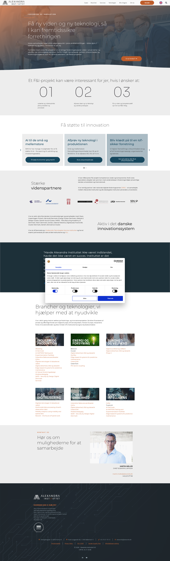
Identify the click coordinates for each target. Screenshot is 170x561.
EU (67, 232)
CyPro (37, 359)
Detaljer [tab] (85, 267)
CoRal (108, 403)
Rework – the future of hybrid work (47, 416)
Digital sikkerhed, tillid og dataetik (47, 366)
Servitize (38, 380)
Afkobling (38, 349)
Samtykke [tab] (58, 267)
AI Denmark (39, 351)
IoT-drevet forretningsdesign (45, 372)
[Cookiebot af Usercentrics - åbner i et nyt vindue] (115, 261)
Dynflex (73, 355)
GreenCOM (74, 361)
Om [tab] (111, 267)
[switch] (75, 291)
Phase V (109, 353)
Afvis (84, 298)
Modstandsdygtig (41, 374)
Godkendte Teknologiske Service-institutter (61, 230)
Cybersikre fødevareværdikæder (46, 357)
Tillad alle (110, 298)
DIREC (123, 188)
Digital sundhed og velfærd (115, 349)
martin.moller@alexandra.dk (123, 474)
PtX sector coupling (78, 366)
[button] (147, 3)
